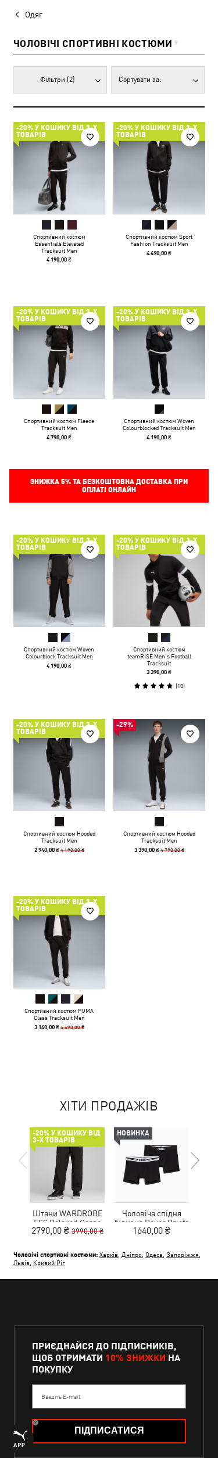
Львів (21, 1262)
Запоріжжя (182, 1254)
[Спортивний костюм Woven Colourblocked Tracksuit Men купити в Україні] (159, 352)
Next (194, 1160)
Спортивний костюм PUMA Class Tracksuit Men (59, 1014)
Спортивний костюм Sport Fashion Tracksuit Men (159, 240)
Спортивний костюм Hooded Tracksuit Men (59, 836)
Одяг (33, 14)
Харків (108, 1254)
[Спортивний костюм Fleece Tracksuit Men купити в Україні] (59, 352)
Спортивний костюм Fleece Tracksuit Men (59, 424)
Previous (23, 1160)
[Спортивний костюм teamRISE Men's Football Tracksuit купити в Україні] (159, 580)
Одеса (154, 1254)
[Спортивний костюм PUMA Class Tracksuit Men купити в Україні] (59, 942)
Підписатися (109, 1430)
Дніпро (131, 1254)
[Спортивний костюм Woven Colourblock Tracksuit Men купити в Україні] (59, 580)
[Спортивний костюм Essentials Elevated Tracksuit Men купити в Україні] (59, 168)
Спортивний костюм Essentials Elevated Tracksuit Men (59, 243)
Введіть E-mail (60, 1396)
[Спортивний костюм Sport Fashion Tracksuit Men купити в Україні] (159, 168)
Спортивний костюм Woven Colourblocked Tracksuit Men (158, 424)
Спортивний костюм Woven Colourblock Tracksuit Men (59, 653)
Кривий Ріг (49, 1262)
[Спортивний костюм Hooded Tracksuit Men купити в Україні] (59, 765)
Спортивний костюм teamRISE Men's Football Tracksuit (159, 656)
